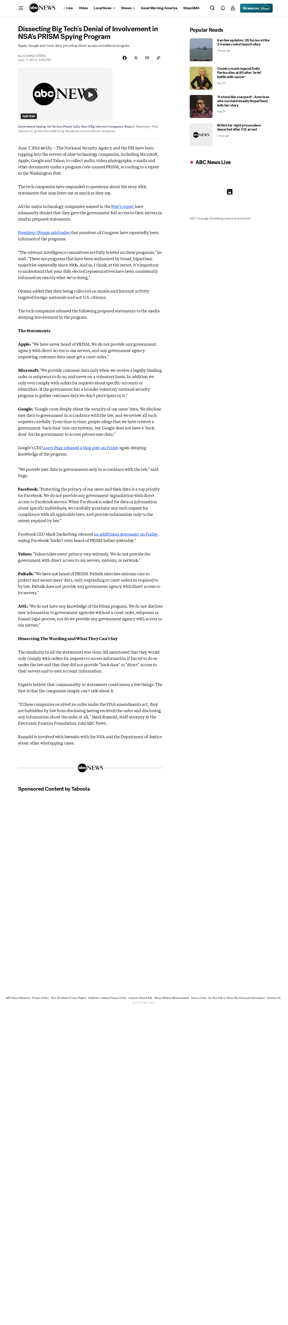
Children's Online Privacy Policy (107, 998)
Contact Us (274, 998)
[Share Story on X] (136, 58)
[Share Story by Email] (147, 58)
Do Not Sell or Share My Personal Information (236, 998)
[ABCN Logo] (42, 8)
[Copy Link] (158, 58)
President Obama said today (44, 232)
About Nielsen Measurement (171, 998)
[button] (21, 8)
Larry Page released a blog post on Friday (80, 447)
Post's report (123, 206)
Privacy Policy (40, 998)
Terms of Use (199, 998)
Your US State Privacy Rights (68, 998)
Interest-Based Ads (140, 998)
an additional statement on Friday (125, 534)
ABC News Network (18, 998)
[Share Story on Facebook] (124, 58)
